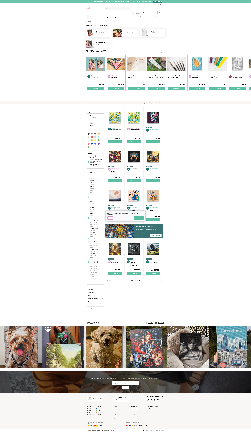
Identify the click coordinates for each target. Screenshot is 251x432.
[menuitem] (88, 17)
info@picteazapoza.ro (123, 399)
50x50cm (92, 199)
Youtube (161, 323)
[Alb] (89, 140)
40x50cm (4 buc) (94, 270)
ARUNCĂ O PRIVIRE (158, 1)
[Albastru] (92, 144)
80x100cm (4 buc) (94, 272)
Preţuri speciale (93, 117)
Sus (110, 280)
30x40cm (92, 182)
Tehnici (115, 408)
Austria (99, 414)
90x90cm (92, 218)
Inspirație (116, 412)
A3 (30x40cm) (93, 276)
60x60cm (92, 201)
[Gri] (92, 134)
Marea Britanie (92, 414)
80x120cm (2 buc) (94, 236)
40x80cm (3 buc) (94, 264)
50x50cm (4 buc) (94, 262)
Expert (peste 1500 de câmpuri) (95, 165)
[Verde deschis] (99, 140)
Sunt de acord (139, 218)
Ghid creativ (150, 408)
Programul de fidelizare (136, 417)
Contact (153, 5)
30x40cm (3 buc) (94, 243)
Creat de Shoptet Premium (150, 430)
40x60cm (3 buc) (94, 247)
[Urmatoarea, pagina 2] (156, 280)
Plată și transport (134, 410)
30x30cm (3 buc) (94, 241)
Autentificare (136, 13)
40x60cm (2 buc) (94, 226)
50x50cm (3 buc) (94, 249)
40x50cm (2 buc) (94, 224)
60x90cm (92, 205)
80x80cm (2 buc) (94, 232)
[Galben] (95, 140)
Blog (148, 410)
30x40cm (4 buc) (94, 268)
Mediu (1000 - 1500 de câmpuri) (95, 162)
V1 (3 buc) (92, 274)
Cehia (90, 406)
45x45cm (92, 195)
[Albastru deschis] (95, 144)
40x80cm (92, 190)
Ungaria (100, 406)
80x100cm (92, 213)
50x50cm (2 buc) (94, 228)
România (100, 408)
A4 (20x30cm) (93, 278)
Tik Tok (150, 323)
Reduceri (92, 123)
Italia (99, 410)
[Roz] (89, 144)
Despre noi (146, 5)
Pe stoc (91, 115)
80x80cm (92, 211)
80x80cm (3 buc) (94, 253)
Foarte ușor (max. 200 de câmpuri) (95, 156)
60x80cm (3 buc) (94, 251)
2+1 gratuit (92, 125)
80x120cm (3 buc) (94, 257)
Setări (110, 218)
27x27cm (92, 178)
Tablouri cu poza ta (118, 410)
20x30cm (92, 176)
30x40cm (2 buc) (94, 222)
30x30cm (92, 180)
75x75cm (92, 207)
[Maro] (95, 134)
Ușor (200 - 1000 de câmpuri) (96, 159)
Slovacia (90, 408)
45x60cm (92, 192)
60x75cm (92, 203)
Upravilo (160, 430)
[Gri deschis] (95, 137)
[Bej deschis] (89, 137)
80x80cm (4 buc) (94, 260)
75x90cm (92, 209)
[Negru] (89, 134)
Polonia (90, 410)
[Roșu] (92, 137)
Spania (99, 412)
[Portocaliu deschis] (92, 140)
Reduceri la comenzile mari (137, 414)
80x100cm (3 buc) (94, 255)
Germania (91, 412)
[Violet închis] (99, 144)
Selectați (96, 88)
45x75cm (92, 197)
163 (161, 280)
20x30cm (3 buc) (94, 239)
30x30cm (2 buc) (94, 220)
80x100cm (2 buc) (94, 234)
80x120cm (92, 215)
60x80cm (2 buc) (94, 230)
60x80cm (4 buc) (94, 266)
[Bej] (99, 134)
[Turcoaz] (99, 137)
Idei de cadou (117, 419)
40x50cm (92, 186)
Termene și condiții (135, 408)
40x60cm (92, 188)
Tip (90, 121)
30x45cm (92, 184)
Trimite (125, 387)
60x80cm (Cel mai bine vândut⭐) (95, 173)
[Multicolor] (88, 147)
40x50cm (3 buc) (94, 245)
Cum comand (139, 5)
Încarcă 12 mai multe (134, 280)
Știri (90, 119)
